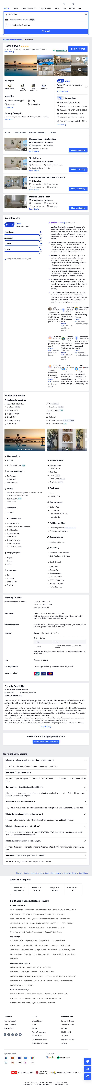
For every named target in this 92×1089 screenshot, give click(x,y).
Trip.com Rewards (67, 1025)
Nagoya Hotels (58, 954)
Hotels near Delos (16, 981)
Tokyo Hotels (43, 945)
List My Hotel (66, 1032)
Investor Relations (67, 1021)
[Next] (86, 439)
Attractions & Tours (28, 8)
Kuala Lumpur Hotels (17, 945)
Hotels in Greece (36, 873)
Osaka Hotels (52, 950)
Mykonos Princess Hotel (18, 928)
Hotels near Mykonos (17, 967)
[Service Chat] (87, 1076)
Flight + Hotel (45, 8)
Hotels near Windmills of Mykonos (22, 985)
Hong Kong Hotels (44, 954)
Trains (56, 8)
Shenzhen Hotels (27, 950)
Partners (64, 1028)
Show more (8, 119)
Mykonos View (15, 914)
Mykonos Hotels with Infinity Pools (49, 998)
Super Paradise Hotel (17, 932)
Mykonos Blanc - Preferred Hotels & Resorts (49, 914)
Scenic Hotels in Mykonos (34, 994)
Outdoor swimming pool (15, 403)
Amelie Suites (65, 919)
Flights (15, 8)
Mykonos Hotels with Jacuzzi (20, 1003)
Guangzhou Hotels (58, 941)
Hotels (6, 8)
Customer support (10, 1021)
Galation (61, 928)
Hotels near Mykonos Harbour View (39, 967)
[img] (20, 65)
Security (64, 1043)
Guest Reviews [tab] (20, 133)
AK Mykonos (29, 910)
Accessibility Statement (40, 1039)
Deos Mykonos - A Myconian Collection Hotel (42, 919)
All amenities (8, 107)
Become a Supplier (67, 1039)
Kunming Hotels (70, 954)
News (34, 1025)
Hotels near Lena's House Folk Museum (38, 981)
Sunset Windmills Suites (53, 932)
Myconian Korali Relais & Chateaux (64, 910)
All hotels (64, 1036)
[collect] (87, 1061)
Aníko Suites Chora (16, 910)
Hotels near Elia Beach (46, 972)
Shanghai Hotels (44, 941)
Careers (34, 1028)
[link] (64, 4)
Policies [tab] (53, 133)
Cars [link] (64, 8)
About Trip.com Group (40, 1043)
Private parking (54, 410)
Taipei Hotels (14, 950)
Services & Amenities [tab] (37, 133)
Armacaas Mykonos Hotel (19, 923)
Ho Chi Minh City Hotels (66, 950)
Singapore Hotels (31, 941)
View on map (61, 125)
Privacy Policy (37, 1036)
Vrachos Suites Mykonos (34, 932)
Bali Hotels (14, 959)
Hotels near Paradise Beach (63, 981)
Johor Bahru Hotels (16, 941)
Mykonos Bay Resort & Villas (39, 923)
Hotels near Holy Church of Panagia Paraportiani (26, 976)
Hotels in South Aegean (53, 873)
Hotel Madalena (51, 928)
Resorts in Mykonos (17, 994)
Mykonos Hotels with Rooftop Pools (22, 998)
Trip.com (19, 873)
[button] (69, 4)
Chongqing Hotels (30, 954)
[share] (87, 1069)
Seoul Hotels (54, 945)
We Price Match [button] (61, 50)
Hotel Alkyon (12, 46)
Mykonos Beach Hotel (43, 910)
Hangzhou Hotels (16, 954)
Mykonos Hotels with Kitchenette (56, 994)
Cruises (72, 8)
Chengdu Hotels (40, 950)
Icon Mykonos (27, 914)
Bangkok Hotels (31, 945)
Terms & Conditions (39, 1032)
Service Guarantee (10, 1025)
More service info (9, 1028)
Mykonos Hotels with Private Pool (43, 1003)
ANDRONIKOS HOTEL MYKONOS (62, 923)
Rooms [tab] (7, 133)
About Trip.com (37, 1021)
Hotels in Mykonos (70, 873)
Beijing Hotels (65, 945)
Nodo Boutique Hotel (17, 919)
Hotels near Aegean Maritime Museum (23, 972)
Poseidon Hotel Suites (36, 928)
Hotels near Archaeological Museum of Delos (60, 976)
